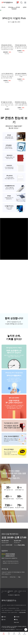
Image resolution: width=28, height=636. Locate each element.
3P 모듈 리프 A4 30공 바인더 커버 (7, 102)
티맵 (19, 577)
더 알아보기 (13, 516)
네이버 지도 (4, 577)
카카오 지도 (12, 577)
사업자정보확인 (22, 612)
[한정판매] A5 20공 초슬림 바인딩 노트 (21, 102)
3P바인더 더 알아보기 (13, 294)
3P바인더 (10, 7)
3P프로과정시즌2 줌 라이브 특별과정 (7, 45)
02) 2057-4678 (5, 540)
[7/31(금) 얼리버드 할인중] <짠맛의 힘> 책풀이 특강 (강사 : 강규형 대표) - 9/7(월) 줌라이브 (21, 45)
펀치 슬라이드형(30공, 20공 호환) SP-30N (20, 73)
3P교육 (18, 7)
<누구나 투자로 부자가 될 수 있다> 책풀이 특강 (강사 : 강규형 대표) (7, 73)
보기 (13, 248)
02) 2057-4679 (17, 540)
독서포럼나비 (11, 595)
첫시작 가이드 (13, 128)
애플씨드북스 (17, 595)
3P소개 (3, 7)
